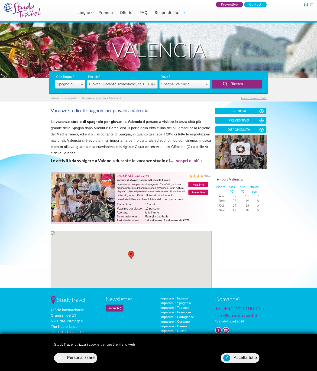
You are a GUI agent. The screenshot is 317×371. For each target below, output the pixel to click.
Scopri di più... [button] (169, 13)
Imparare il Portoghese (177, 317)
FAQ (143, 13)
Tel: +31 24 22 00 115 (68, 332)
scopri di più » (189, 160)
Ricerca (237, 83)
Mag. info (198, 184)
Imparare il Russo (173, 331)
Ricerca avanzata (254, 98)
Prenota (105, 13)
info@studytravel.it (236, 315)
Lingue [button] (84, 13)
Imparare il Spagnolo (175, 303)
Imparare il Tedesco (174, 307)
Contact (255, 4)
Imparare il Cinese (173, 326)
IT (311, 5)
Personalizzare (76, 357)
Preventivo (229, 4)
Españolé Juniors (133, 176)
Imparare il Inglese (174, 298)
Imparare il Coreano (175, 321)
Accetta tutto (241, 357)
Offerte (126, 13)
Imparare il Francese (175, 312)
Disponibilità (238, 129)
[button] (131, 255)
